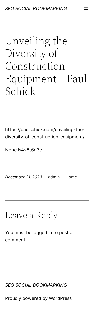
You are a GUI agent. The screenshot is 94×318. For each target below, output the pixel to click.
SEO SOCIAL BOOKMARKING (36, 8)
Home (71, 176)
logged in (42, 232)
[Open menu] (86, 9)
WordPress (60, 298)
